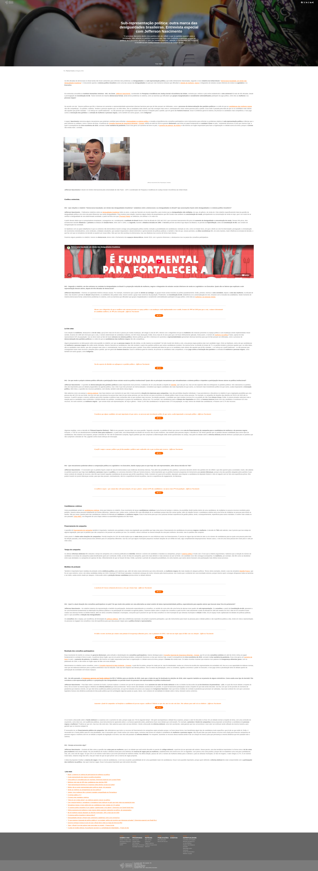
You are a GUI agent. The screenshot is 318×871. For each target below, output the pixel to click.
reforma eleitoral (92, 393)
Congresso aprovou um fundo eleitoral (96, 678)
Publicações (163, 838)
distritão (173, 385)
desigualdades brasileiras (110, 212)
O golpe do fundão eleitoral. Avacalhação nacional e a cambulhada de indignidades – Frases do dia (98, 828)
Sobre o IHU (125, 838)
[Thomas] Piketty (124, 216)
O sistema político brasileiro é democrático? (81, 815)
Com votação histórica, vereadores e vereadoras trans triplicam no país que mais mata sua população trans (101, 802)
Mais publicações (162, 839)
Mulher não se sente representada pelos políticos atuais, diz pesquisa (89, 787)
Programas (137, 838)
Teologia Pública (136, 841)
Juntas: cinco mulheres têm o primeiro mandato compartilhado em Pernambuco (92, 792)
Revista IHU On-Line (163, 841)
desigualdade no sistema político (138, 121)
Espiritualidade (190, 838)
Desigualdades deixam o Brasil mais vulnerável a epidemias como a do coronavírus (94, 818)
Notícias (148, 838)
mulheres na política (221, 335)
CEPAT (121, 845)
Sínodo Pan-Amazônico (188, 851)
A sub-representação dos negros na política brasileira (84, 777)
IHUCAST (147, 846)
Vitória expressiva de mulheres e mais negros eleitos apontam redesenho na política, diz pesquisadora (99, 810)
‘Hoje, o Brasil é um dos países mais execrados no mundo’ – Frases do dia (91, 825)
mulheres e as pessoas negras (205, 297)
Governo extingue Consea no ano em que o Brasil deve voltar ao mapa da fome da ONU (95, 823)
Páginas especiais (149, 843)
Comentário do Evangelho (189, 839)
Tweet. (159, 315)
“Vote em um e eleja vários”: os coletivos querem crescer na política (89, 800)
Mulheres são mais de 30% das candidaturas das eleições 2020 (87, 782)
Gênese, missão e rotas (125, 839)
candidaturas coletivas (91, 510)
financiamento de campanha (83, 530)
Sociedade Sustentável (137, 846)
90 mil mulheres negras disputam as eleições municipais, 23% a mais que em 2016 (93, 812)
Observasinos (135, 839)
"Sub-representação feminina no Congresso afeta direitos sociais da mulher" (91, 785)
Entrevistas (147, 841)
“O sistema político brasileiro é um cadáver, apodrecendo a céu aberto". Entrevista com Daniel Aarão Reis (100, 807)
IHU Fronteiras (135, 843)
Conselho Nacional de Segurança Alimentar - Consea (126, 123)
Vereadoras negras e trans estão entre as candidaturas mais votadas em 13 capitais (94, 805)
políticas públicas (112, 619)
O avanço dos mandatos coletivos (78, 797)
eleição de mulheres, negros (190, 83)
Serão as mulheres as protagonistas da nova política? (84, 790)
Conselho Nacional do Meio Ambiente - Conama (115, 665)
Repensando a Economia (138, 845)
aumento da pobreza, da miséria (170, 125)
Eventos (173, 838)
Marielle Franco (245, 571)
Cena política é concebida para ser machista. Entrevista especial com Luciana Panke (94, 779)
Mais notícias (148, 839)
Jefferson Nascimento (123, 93)
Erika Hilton (77, 516)
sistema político (187, 554)
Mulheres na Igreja (187, 853)
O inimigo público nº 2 (74, 795)
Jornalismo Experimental (151, 845)
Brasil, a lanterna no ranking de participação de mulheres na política (89, 774)
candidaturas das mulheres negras (240, 106)
